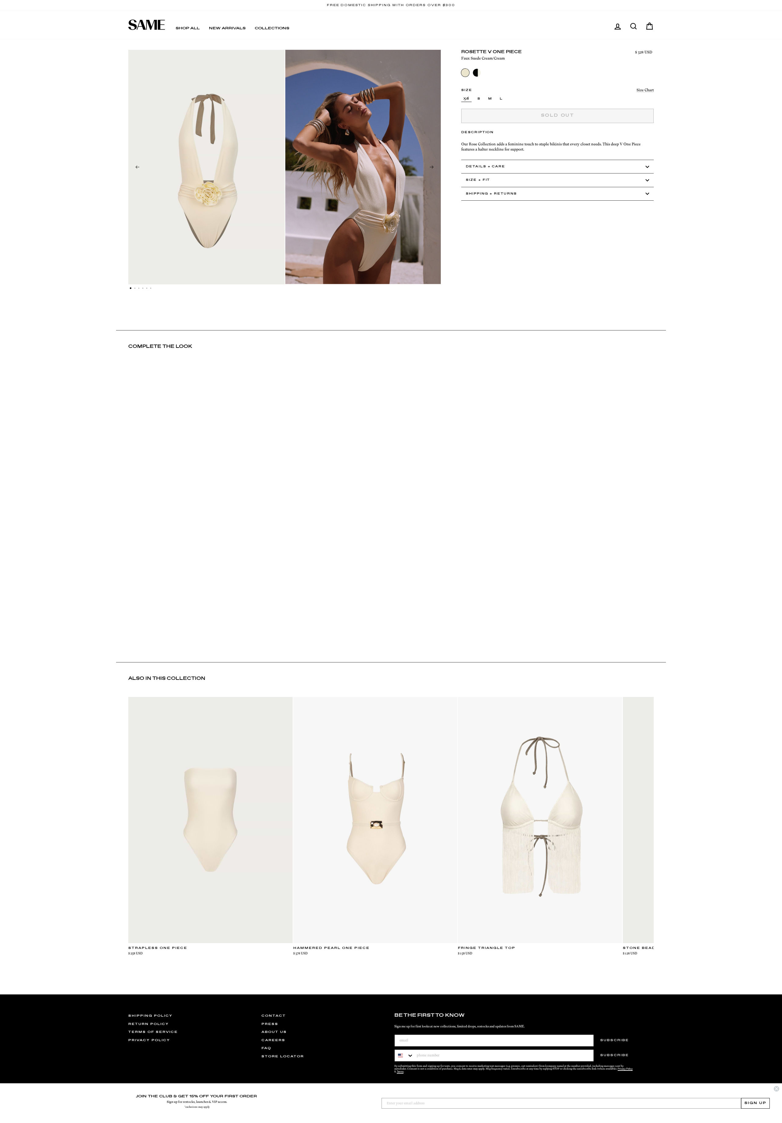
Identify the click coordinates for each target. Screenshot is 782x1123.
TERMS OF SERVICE (153, 1032)
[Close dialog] (776, 1089)
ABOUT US (274, 1032)
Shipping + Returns (491, 194)
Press (269, 1024)
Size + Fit (478, 180)
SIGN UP (755, 1103)
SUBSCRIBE (614, 1040)
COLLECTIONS (272, 28)
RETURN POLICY (148, 1024)
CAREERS (273, 1040)
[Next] (432, 167)
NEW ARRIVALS (227, 28)
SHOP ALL (188, 28)
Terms (400, 1071)
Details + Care (485, 167)
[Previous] (137, 167)
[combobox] (404, 1055)
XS (466, 99)
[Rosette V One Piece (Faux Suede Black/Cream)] (477, 73)
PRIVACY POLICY (149, 1040)
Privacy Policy (625, 1068)
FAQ (266, 1048)
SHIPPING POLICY (150, 1016)
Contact (273, 1016)
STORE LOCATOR (282, 1056)
